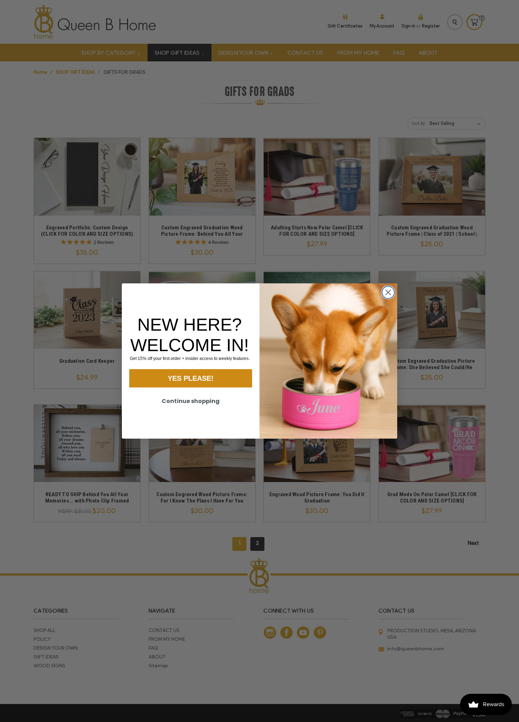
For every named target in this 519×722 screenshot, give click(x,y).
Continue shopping (191, 401)
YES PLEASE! (191, 378)
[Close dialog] (388, 292)
